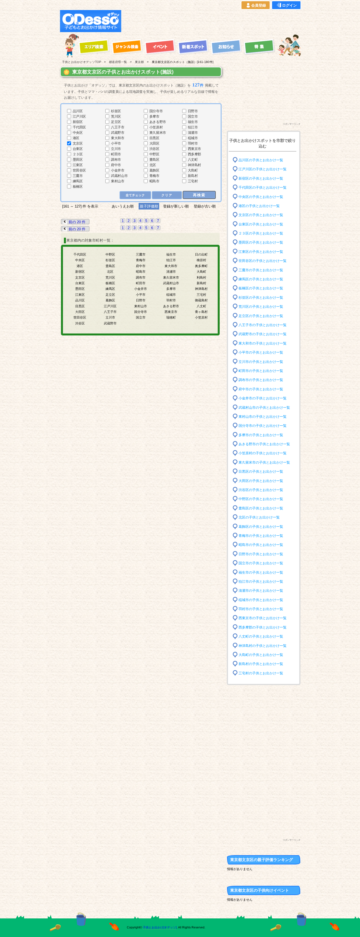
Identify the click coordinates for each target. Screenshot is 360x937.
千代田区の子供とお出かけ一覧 (263, 187)
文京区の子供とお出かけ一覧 (261, 215)
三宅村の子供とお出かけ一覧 (261, 673)
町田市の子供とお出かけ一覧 (261, 371)
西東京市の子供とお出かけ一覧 (263, 618)
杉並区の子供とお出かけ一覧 (261, 297)
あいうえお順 (123, 206)
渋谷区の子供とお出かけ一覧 (261, 490)
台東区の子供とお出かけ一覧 (261, 224)
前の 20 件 (77, 222)
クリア (166, 195)
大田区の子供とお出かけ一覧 (261, 480)
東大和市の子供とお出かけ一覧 (263, 343)
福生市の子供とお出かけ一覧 (261, 572)
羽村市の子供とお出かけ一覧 (261, 609)
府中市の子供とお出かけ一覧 (261, 389)
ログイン (289, 5)
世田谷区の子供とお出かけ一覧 (263, 261)
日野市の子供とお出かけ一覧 (261, 554)
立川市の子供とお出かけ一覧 (261, 361)
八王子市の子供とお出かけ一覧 (263, 325)
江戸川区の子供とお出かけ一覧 (263, 169)
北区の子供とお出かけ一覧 (259, 517)
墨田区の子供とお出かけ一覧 (261, 242)
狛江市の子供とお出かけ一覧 (261, 581)
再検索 (199, 195)
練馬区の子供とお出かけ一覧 (261, 279)
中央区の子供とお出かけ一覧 (261, 196)
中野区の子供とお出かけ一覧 (261, 499)
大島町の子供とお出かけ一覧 (261, 655)
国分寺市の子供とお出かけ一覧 (263, 426)
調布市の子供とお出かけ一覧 (261, 380)
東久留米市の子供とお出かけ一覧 (264, 462)
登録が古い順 (205, 206)
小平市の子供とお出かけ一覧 (261, 352)
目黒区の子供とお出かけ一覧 (261, 471)
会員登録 (258, 5)
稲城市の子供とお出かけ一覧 (261, 600)
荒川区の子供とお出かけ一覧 (261, 306)
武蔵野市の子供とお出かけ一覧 (263, 334)
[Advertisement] (212, 21)
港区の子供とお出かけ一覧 (259, 206)
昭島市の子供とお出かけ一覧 (261, 545)
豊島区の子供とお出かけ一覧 (261, 508)
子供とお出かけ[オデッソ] (160, 927)
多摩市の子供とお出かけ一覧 (261, 435)
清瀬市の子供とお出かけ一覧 (261, 590)
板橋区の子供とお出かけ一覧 (261, 288)
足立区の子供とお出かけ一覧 (261, 316)
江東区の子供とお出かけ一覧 (261, 252)
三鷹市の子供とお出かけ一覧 (261, 270)
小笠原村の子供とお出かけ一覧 (263, 453)
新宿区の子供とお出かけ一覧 (261, 178)
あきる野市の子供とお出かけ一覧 (264, 444)
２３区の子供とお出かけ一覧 (261, 233)
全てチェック (135, 195)
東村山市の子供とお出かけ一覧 (263, 417)
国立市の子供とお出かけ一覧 (261, 563)
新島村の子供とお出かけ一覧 (261, 664)
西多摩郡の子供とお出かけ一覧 (263, 627)
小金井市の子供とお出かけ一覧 (263, 398)
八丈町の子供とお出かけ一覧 (261, 636)
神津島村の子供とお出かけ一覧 (263, 645)
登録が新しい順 (176, 206)
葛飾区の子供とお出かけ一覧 (261, 526)
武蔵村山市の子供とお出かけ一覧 (264, 407)
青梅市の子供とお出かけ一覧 (261, 536)
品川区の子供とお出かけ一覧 (261, 160)
